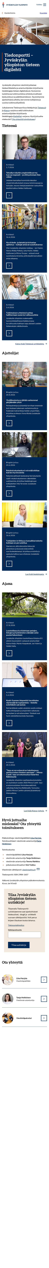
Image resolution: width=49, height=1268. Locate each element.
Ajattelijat (17, 116)
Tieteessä (42, 107)
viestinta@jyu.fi (29, 869)
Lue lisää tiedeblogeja (34, 574)
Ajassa (7, 110)
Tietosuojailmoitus (16, 925)
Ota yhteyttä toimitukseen (23, 119)
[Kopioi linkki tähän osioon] (19, 126)
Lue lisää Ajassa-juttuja (34, 810)
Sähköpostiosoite (15, 930)
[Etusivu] (15, 5)
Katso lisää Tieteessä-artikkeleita (29, 344)
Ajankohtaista (9, 13)
